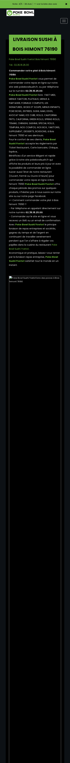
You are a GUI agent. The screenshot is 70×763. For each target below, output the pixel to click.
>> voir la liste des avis (45, 4)
